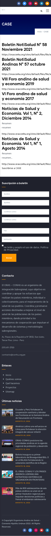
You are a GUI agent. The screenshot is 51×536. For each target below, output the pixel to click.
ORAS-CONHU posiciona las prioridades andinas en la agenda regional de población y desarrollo (31, 443)
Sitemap (10, 392)
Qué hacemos (13, 383)
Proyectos (11, 388)
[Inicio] (3, 10)
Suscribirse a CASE (11, 168)
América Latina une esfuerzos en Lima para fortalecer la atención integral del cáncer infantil (31, 429)
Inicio (39, 32)
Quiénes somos (13, 379)
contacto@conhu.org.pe (13, 355)
